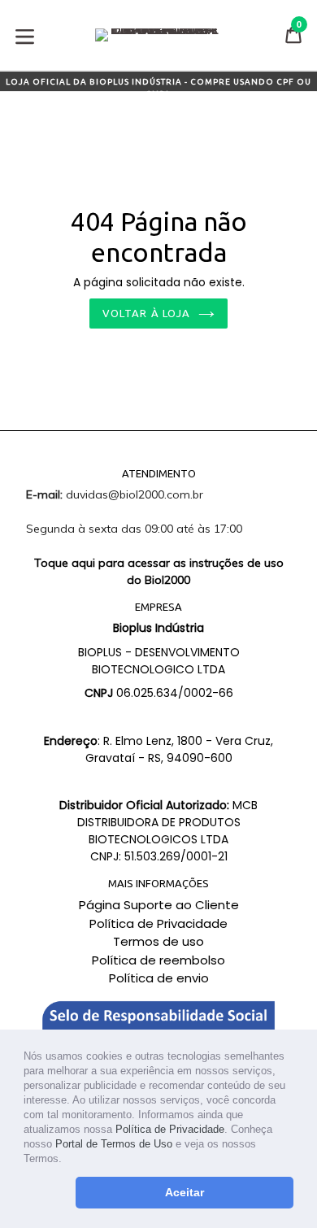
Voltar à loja (146, 313)
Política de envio (159, 977)
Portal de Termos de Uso (113, 1144)
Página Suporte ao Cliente (159, 904)
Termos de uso (158, 941)
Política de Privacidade (169, 1129)
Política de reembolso (158, 960)
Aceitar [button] (184, 1192)
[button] (67, 1160)
